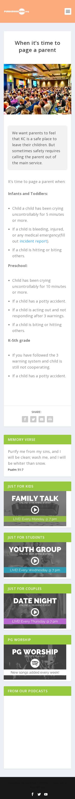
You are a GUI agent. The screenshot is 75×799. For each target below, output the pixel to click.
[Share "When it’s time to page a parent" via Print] (50, 419)
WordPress (37, 787)
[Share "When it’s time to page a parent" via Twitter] (33, 419)
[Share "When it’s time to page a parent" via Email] (42, 419)
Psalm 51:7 (15, 470)
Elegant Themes (36, 782)
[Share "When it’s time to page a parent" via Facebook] (25, 419)
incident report (33, 241)
